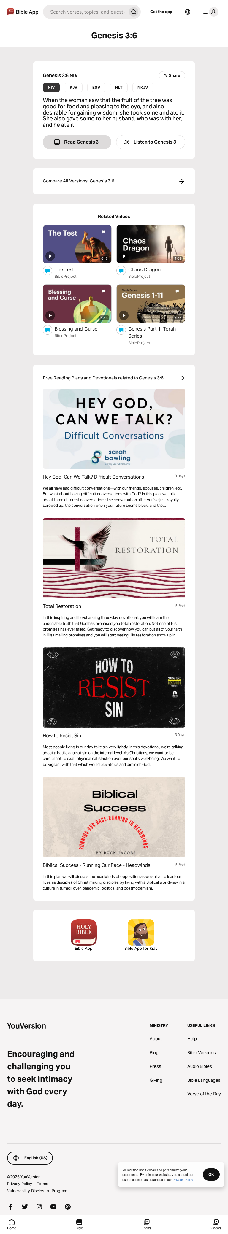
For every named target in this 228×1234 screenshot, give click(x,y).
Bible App (83, 948)
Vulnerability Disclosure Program (37, 1190)
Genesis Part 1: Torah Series (152, 332)
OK (211, 1174)
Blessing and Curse (82, 328)
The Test (70, 269)
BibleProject (66, 276)
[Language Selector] (188, 12)
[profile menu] (209, 12)
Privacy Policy (19, 1183)
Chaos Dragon (150, 269)
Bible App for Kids (140, 948)
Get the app (161, 11)
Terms (42, 1183)
